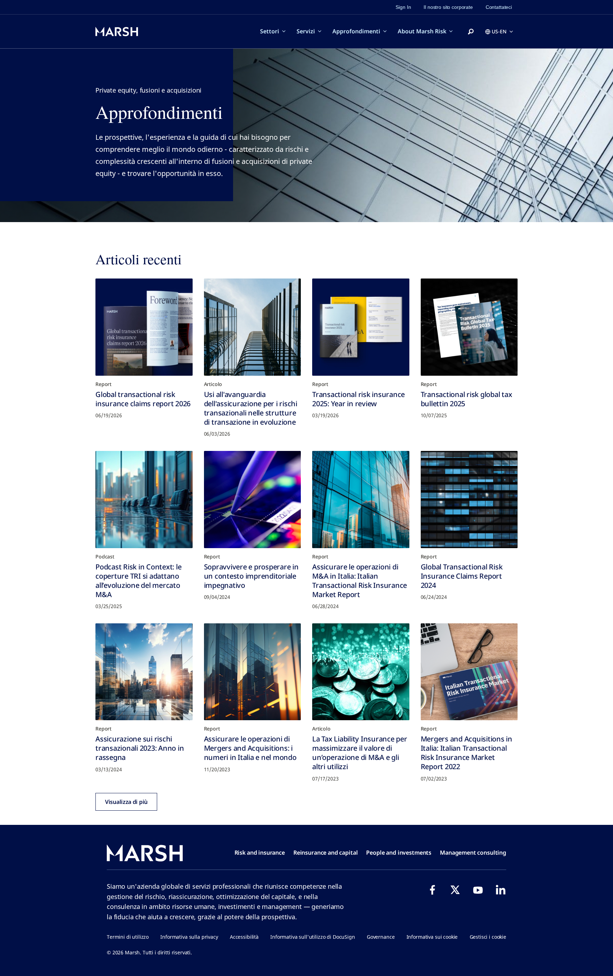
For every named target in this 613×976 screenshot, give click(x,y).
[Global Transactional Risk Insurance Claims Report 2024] (469, 499)
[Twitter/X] (455, 889)
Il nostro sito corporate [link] (448, 7)
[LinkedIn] (500, 889)
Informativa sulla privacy (189, 936)
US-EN (499, 31)
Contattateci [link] (499, 7)
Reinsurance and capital (325, 852)
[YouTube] (477, 889)
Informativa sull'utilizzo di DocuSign (312, 936)
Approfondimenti (356, 31)
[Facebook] (432, 889)
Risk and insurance (259, 852)
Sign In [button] (403, 7)
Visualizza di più (126, 802)
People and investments (398, 852)
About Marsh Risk (422, 31)
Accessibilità (244, 936)
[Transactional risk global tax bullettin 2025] (469, 327)
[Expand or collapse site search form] (471, 32)
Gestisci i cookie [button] (488, 936)
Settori (269, 31)
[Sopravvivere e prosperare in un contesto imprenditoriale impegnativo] (252, 499)
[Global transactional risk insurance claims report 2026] (144, 327)
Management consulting (473, 852)
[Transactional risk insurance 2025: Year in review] (360, 327)
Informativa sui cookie (432, 936)
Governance (381, 936)
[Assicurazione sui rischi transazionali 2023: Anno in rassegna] (144, 672)
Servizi (306, 31)
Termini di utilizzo (128, 936)
